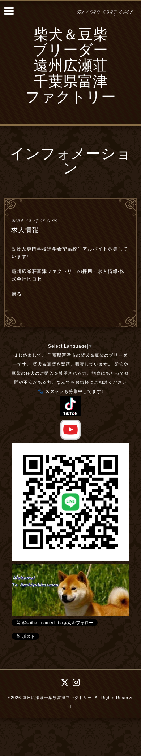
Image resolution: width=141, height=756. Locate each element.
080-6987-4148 (111, 12)
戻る (17, 294)
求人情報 (25, 230)
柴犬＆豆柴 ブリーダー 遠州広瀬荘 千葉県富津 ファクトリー (70, 67)
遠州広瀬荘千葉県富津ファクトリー (57, 697)
